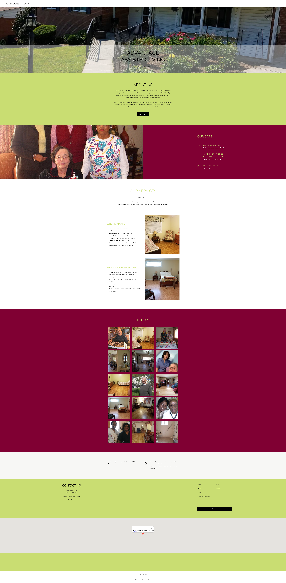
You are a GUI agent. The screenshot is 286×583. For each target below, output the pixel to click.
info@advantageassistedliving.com (71, 496)
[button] (119, 338)
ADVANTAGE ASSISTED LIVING (17, 4)
